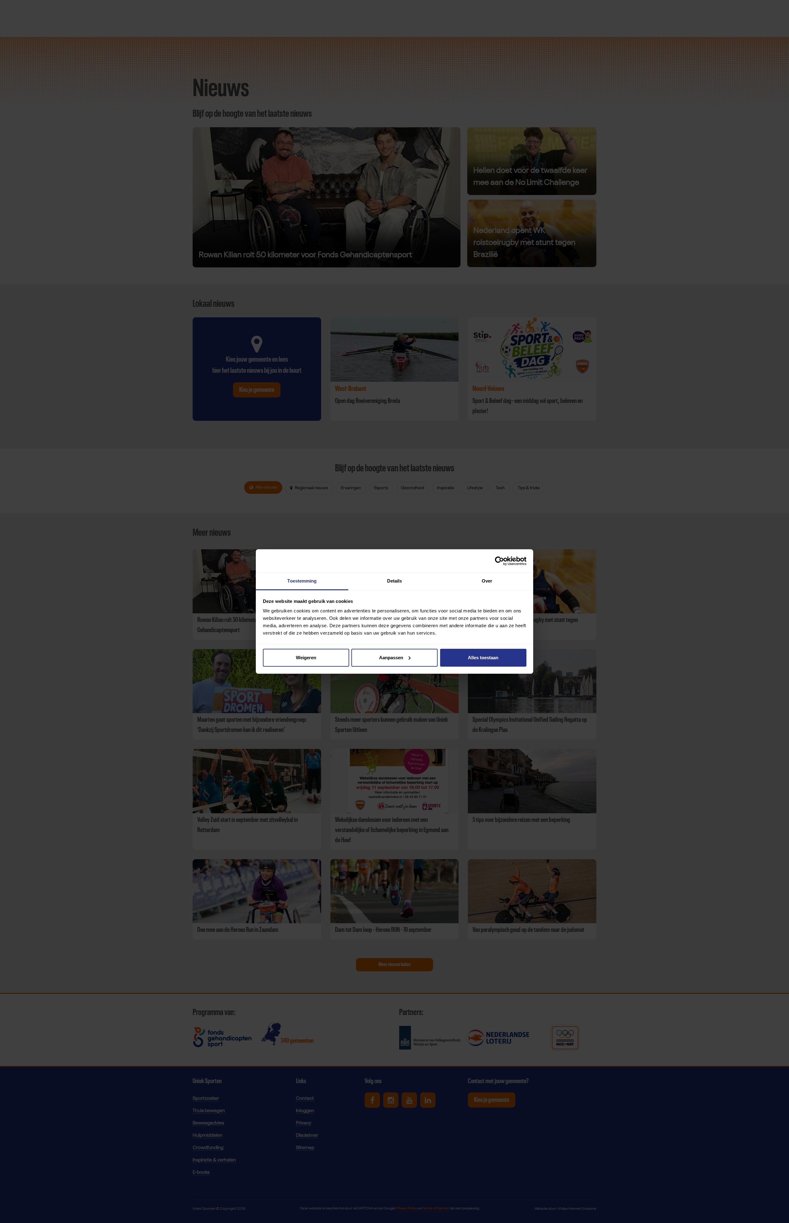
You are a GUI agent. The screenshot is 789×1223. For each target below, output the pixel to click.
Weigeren (306, 657)
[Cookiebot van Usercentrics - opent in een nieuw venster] (499, 561)
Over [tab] (487, 580)
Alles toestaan (483, 657)
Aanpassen (391, 657)
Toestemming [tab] (302, 580)
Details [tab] (394, 580)
